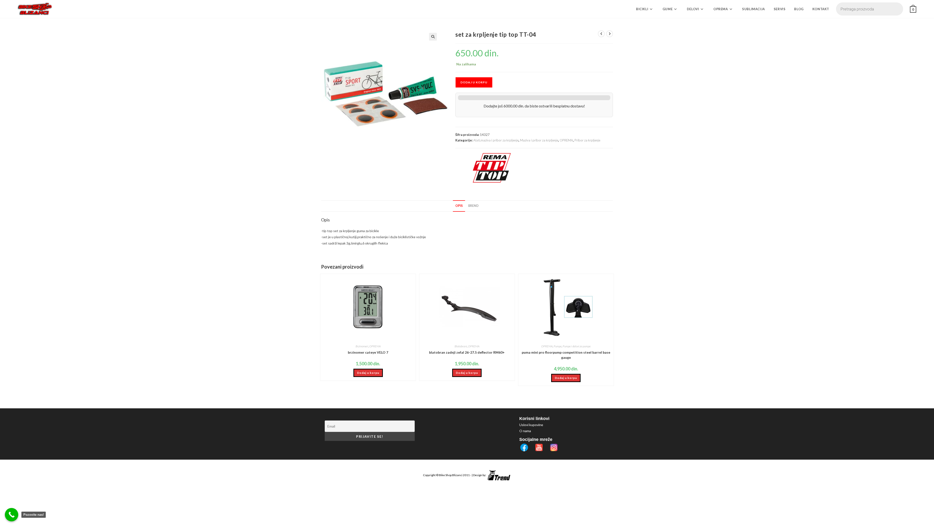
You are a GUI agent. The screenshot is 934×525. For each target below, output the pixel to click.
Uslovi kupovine (531, 425)
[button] (433, 37)
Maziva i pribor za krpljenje (539, 140)
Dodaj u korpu (473, 82)
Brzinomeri (362, 346)
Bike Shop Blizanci (451, 475)
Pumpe (558, 346)
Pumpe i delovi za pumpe (577, 346)
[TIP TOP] (491, 168)
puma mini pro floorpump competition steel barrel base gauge (566, 354)
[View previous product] (601, 33)
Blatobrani (461, 346)
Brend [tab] (473, 206)
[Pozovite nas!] (11, 514)
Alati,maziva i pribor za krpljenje (496, 140)
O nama (525, 431)
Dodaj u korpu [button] (368, 373)
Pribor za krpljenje (587, 140)
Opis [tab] (459, 206)
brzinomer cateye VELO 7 (368, 352)
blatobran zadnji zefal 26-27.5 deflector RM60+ (467, 352)
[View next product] (609, 33)
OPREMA (566, 140)
